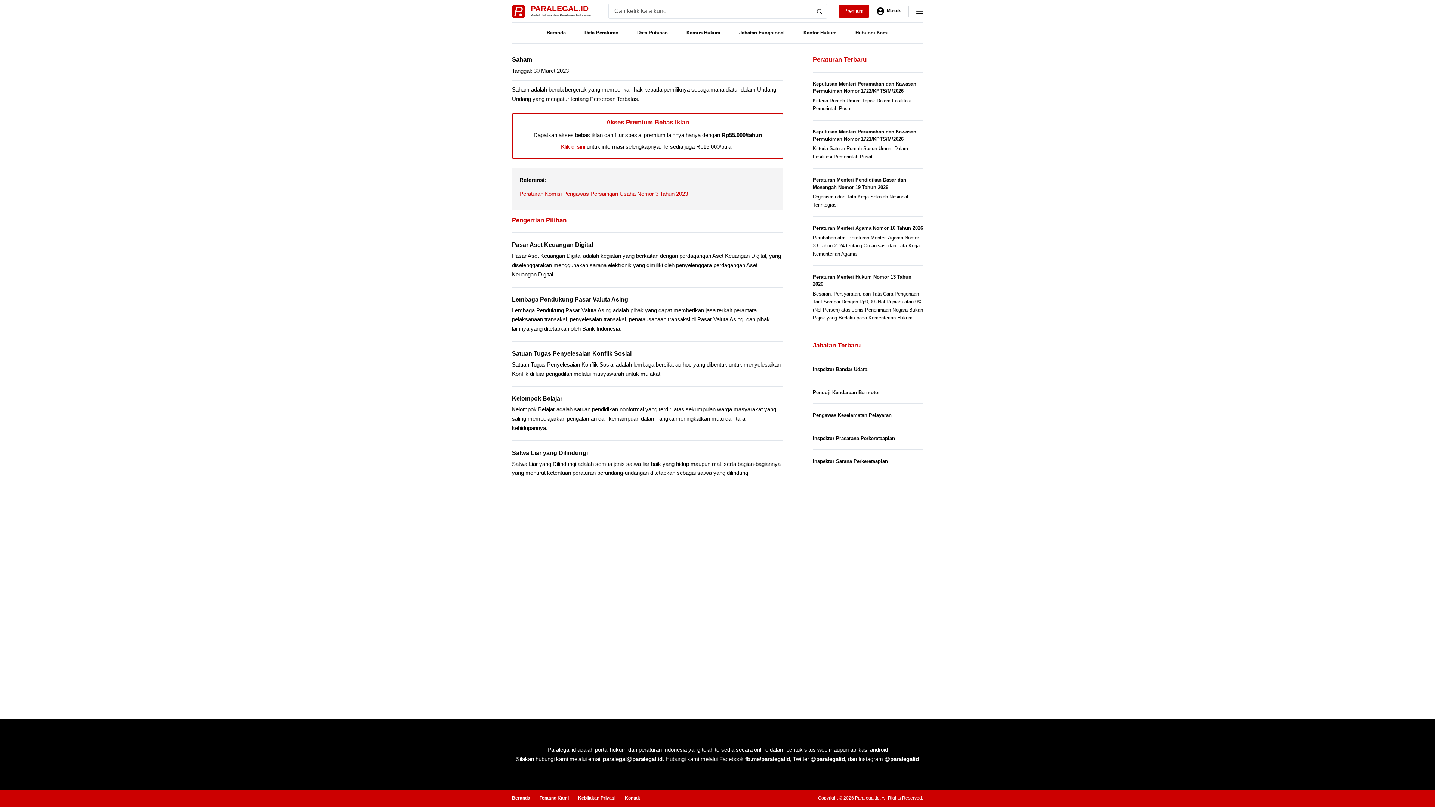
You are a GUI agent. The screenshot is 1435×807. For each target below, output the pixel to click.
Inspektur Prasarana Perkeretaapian (854, 438)
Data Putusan (652, 32)
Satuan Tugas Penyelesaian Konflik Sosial (572, 353)
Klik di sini (573, 146)
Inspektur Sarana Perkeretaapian (850, 461)
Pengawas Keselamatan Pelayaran (852, 415)
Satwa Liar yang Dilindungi (550, 453)
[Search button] (819, 11)
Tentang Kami (554, 798)
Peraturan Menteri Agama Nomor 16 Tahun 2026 (868, 228)
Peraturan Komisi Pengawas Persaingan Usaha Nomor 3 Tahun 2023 (603, 194)
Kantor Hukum (820, 32)
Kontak (632, 798)
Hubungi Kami (872, 32)
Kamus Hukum (703, 32)
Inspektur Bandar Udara (840, 369)
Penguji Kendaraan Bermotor (846, 392)
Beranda (556, 32)
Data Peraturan (601, 32)
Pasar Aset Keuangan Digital (552, 245)
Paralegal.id (560, 8)
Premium (854, 11)
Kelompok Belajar (537, 398)
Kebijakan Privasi (596, 798)
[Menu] (919, 11)
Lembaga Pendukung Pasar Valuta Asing (570, 299)
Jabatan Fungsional (762, 32)
